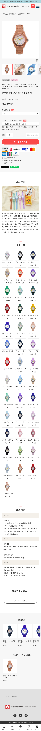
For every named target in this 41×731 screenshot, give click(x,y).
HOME (3, 13)
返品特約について (9, 158)
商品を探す (11, 13)
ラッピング (7, 110)
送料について (8, 163)
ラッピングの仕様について (14, 120)
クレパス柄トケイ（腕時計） (24, 13)
